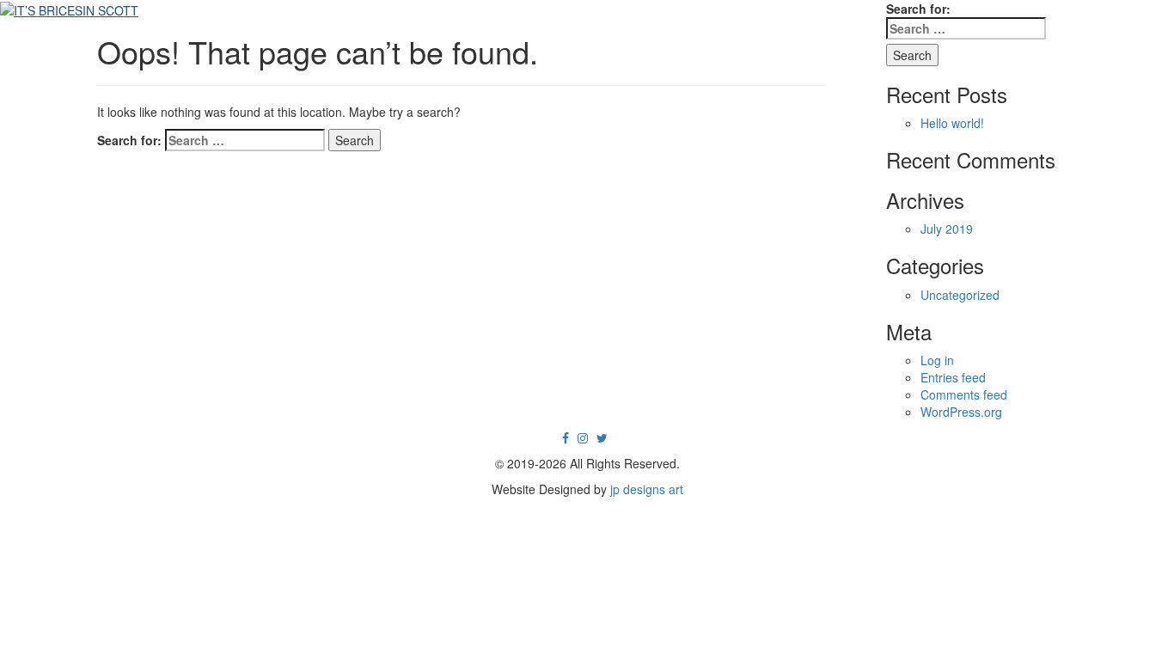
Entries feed (953, 377)
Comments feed (963, 394)
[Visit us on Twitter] (602, 437)
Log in (937, 360)
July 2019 (946, 228)
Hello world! (952, 122)
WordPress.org (961, 411)
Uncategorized (960, 294)
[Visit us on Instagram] (583, 437)
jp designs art (646, 489)
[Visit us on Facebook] (565, 437)
